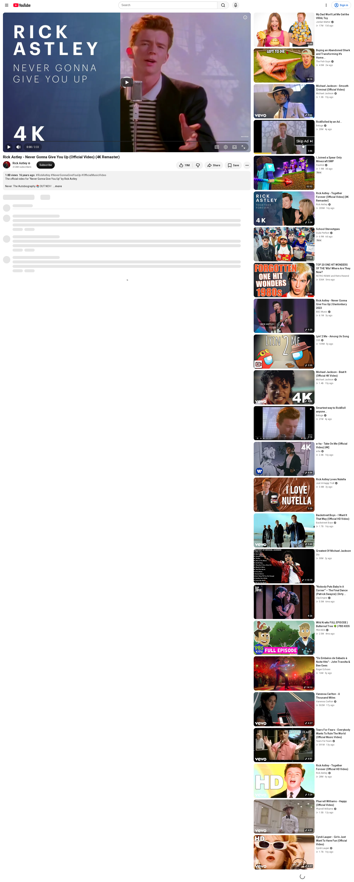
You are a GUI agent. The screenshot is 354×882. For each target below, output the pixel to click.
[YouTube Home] (21, 5)
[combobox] (169, 5)
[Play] (127, 82)
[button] (33, 147)
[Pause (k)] (9, 147)
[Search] (223, 5)
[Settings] (326, 5)
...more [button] (57, 186)
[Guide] (6, 5)
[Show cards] (245, 17)
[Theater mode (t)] (234, 147)
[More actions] (247, 165)
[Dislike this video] (198, 165)
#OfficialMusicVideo (93, 175)
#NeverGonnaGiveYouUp (66, 175)
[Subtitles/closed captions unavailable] (216, 147)
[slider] (127, 141)
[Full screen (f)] (243, 147)
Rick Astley (20, 163)
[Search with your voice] (235, 5)
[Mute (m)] (18, 147)
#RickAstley (43, 175)
